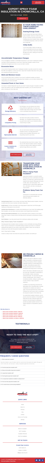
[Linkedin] (39, 460)
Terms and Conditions (5, 461)
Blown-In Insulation (22, 428)
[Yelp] (42, 460)
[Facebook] (36, 460)
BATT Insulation (22, 431)
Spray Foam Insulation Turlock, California (12, 314)
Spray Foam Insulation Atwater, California (12, 311)
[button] (21, 2)
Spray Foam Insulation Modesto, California (13, 313)
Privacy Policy (12, 461)
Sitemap (22, 419)
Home (22, 404)
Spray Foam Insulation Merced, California (12, 316)
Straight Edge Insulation (12, 459)
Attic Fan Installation (22, 436)
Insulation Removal (22, 433)
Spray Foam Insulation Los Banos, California (13, 318)
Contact (22, 414)
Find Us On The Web (22, 417)
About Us (22, 407)
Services (22, 409)
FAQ (22, 412)
